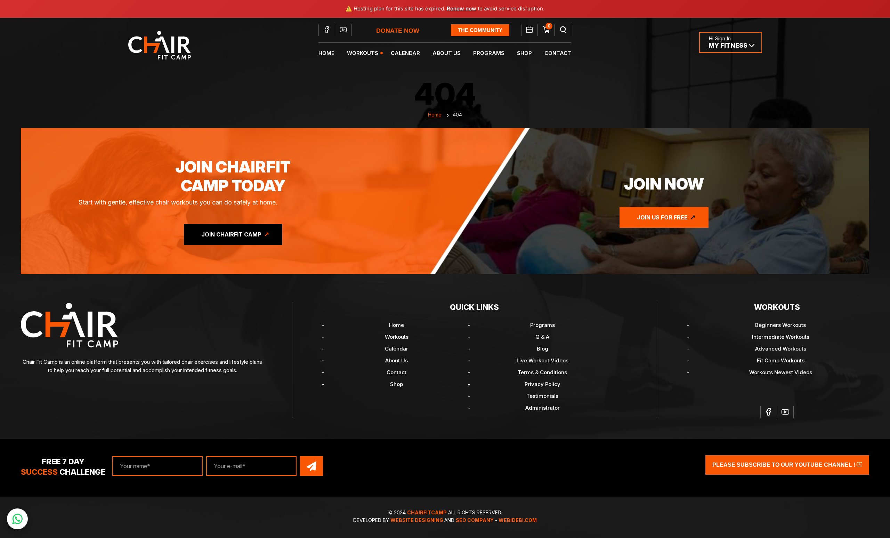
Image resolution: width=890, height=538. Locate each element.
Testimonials (542, 396)
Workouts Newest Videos (780, 372)
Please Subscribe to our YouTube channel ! (784, 465)
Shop (524, 53)
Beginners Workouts (780, 325)
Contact (557, 53)
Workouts (362, 53)
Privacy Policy (542, 384)
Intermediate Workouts (780, 337)
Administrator (542, 407)
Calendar (405, 53)
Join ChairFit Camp (231, 234)
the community (480, 30)
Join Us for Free (662, 217)
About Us (446, 53)
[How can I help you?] (17, 518)
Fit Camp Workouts (780, 360)
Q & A (542, 337)
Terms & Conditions (542, 372)
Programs (488, 53)
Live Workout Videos (542, 360)
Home (326, 53)
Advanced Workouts (780, 348)
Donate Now (397, 30)
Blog (542, 348)
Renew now (461, 8)
